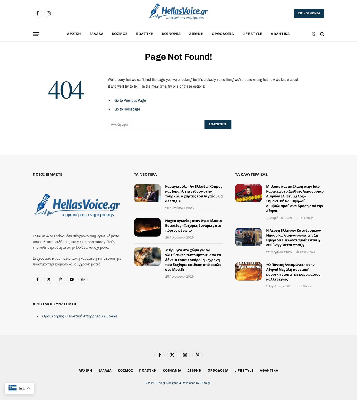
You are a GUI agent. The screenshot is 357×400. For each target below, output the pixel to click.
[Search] (321, 34)
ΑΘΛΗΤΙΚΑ (280, 34)
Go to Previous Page (130, 100)
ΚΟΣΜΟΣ (120, 34)
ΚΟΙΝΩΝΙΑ (171, 34)
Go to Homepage (127, 109)
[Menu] (36, 34)
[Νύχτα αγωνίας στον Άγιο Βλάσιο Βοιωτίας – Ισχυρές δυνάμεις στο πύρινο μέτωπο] (147, 227)
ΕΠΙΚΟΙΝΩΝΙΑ (309, 13)
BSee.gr (205, 383)
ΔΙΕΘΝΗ (196, 34)
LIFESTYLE (252, 34)
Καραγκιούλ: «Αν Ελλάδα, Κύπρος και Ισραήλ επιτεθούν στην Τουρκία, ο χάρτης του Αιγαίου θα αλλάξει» (194, 194)
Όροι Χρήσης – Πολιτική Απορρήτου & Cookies (80, 316)
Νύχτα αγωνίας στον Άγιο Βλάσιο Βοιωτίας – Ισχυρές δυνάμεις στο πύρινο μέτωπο (193, 225)
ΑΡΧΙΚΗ (74, 34)
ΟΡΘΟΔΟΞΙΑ (223, 34)
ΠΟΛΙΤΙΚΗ (145, 34)
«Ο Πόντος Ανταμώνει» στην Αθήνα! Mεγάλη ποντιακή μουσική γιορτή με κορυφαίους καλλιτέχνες (293, 272)
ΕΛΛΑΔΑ (96, 34)
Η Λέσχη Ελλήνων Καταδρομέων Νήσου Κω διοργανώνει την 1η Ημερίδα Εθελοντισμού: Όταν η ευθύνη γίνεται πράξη (293, 238)
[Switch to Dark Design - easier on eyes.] (314, 34)
